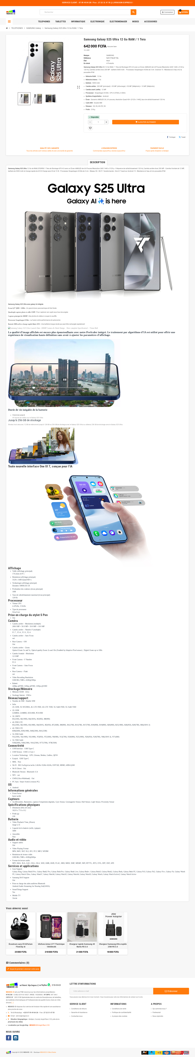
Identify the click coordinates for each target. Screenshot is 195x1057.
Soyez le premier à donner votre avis (23, 969)
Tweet (183, 137)
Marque (86, 55)
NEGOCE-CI (10, 992)
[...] (12, 1003)
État (85, 61)
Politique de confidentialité (121, 1012)
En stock (87, 63)
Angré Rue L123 (43, 1025)
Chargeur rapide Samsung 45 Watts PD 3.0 (82, 945)
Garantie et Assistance (79, 1012)
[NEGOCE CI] (11, 12)
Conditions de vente (119, 1009)
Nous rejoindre (158, 1016)
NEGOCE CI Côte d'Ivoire (48, 1052)
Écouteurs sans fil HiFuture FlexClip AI (21, 945)
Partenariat (157, 1012)
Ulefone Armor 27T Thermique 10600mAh (51, 945)
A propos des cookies (119, 1016)
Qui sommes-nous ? (160, 1009)
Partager (172, 137)
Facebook (8, 1037)
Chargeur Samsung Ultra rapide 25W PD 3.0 (113, 945)
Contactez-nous (77, 1016)
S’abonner (172, 991)
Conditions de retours (79, 1009)
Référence (87, 58)
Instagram (15, 1037)
